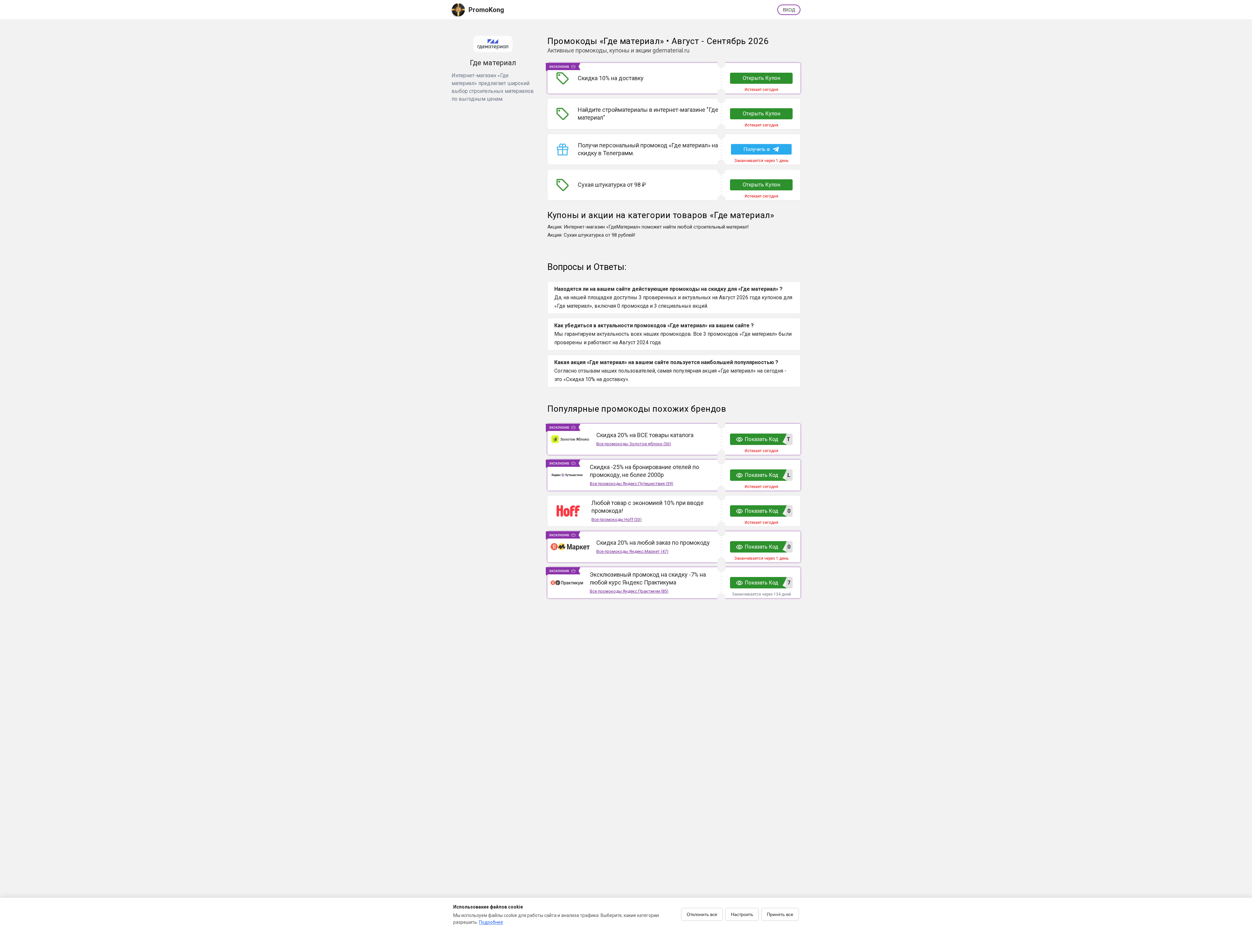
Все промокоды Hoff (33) (616, 519)
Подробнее (491, 922)
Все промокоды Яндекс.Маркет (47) (632, 551)
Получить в (756, 149)
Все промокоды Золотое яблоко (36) (633, 443)
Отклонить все (702, 914)
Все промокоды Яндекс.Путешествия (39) (631, 483)
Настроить (742, 914)
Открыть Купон (761, 78)
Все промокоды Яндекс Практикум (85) (629, 591)
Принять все (780, 914)
